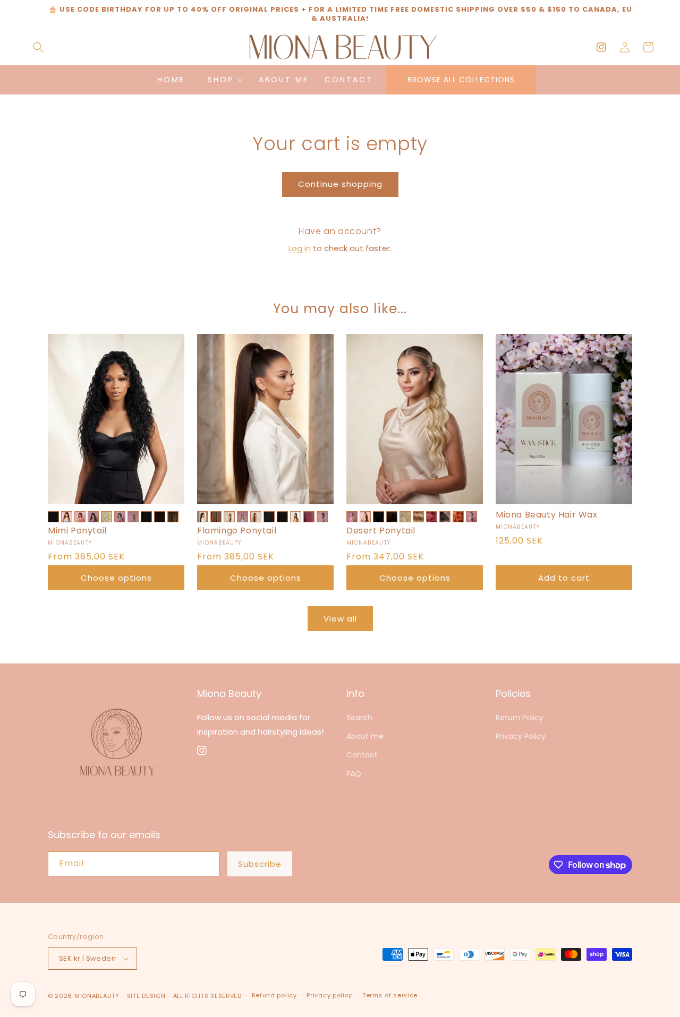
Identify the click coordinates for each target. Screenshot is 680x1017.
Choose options (116, 577)
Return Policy (519, 717)
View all (340, 618)
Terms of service (390, 995)
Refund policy (274, 995)
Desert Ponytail (380, 531)
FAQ (353, 774)
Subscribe (260, 863)
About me (365, 736)
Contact (362, 754)
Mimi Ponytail (77, 531)
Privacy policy (329, 995)
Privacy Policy (521, 736)
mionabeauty (97, 996)
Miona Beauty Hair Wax (547, 515)
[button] (38, 47)
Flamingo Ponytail (236, 531)
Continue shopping (340, 183)
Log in (299, 248)
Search (359, 717)
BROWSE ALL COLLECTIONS (461, 79)
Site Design (146, 996)
